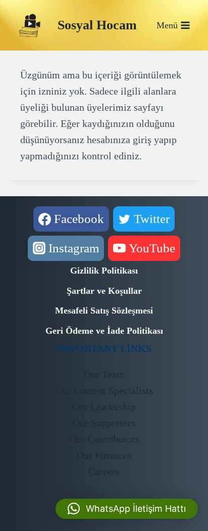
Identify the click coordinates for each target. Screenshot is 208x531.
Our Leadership (104, 406)
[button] (127, 509)
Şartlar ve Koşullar (104, 291)
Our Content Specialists (104, 390)
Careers (104, 471)
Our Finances (104, 455)
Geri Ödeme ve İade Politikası (104, 331)
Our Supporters (104, 422)
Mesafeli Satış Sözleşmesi (104, 310)
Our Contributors (104, 439)
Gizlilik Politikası (104, 271)
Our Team (104, 374)
